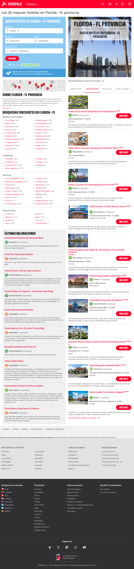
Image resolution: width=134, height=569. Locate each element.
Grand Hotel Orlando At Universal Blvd (24, 238)
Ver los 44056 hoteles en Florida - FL (84, 418)
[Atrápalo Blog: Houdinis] (49, 547)
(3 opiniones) (111, 304)
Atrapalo (6, 429)
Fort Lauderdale (41, 123)
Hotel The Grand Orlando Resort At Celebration (91, 111)
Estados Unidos (37, 429)
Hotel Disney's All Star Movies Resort (107, 206)
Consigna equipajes (12, 194)
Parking (38, 194)
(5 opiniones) (88, 152)
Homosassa (39, 451)
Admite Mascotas (41, 200)
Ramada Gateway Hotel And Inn (20, 347)
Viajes (36, 508)
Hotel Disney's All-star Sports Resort (23, 270)
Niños (7, 223)
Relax (37, 217)
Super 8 (71, 468)
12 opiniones (23, 242)
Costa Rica (9, 502)
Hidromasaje (10, 188)
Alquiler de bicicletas (43, 191)
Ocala (3, 455)
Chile (6, 489)
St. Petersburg (10, 133)
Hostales (38, 165)
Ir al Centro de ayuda (108, 492)
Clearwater (39, 142)
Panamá (8, 498)
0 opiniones (27, 296)
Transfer (38, 188)
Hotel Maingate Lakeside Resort (105, 365)
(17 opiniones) (105, 398)
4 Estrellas (39, 159)
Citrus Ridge (9, 120)
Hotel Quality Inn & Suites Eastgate (106, 392)
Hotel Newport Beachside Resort (105, 276)
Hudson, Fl (5, 468)
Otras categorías (11, 168)
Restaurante (39, 185)
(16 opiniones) (84, 115)
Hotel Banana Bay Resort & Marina (22, 408)
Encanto (8, 214)
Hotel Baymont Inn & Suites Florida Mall (24, 328)
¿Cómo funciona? (108, 451)
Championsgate (41, 120)
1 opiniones (23, 333)
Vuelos (36, 495)
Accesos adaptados (12, 178)
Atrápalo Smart (40, 530)
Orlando (8, 130)
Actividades (38, 492)
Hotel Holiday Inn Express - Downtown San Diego (29, 291)
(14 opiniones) (105, 279)
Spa (36, 197)
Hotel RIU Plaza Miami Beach (19, 254)
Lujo (36, 220)
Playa (37, 214)
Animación (39, 178)
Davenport (9, 136)
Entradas (37, 489)
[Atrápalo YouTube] (84, 547)
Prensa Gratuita (11, 204)
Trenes (36, 498)
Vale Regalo (38, 520)
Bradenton (39, 149)
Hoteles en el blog (109, 465)
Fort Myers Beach (41, 130)
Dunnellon (39, 462)
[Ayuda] (122, 4)
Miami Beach (40, 139)
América (25, 429)
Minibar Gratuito (41, 204)
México (7, 511)
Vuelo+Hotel (39, 505)
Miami (7, 123)
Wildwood (39, 455)
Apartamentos (10, 165)
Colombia (8, 492)
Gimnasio (38, 182)
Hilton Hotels (73, 462)
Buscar (12, 58)
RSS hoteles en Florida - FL (112, 462)
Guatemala (9, 505)
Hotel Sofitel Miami (14, 361)
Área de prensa (73, 495)
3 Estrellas (9, 162)
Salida (36, 37)
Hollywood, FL (10, 145)
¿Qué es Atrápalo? (74, 489)
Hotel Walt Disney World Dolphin (105, 300)
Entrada (8, 37)
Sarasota (8, 149)
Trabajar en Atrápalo (75, 502)
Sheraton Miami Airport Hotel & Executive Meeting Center (97, 342)
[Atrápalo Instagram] (75, 547)
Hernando (39, 458)
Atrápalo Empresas (41, 527)
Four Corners (40, 126)
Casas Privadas (41, 223)
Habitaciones (10, 47)
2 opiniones (23, 314)
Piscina (7, 200)
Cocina (7, 185)
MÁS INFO (123, 115)
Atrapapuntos (39, 524)
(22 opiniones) (109, 212)
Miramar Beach (41, 136)
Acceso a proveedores (110, 458)
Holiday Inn (72, 455)
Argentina (8, 508)
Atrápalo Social (73, 492)
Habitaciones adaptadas (14, 182)
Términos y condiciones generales (80, 505)
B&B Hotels (72, 451)
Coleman (38, 468)
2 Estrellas (39, 162)
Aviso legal (71, 511)
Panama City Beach (12, 139)
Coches (37, 517)
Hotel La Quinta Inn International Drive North (91, 184)
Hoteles (15, 429)
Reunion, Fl (39, 133)
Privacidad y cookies (75, 508)
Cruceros (37, 514)
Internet (8, 197)
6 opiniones (23, 259)
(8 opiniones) (88, 258)
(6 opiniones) (83, 188)
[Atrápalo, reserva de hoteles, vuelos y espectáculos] (12, 4)
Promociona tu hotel (110, 455)
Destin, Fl (38, 145)
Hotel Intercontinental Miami (19, 310)
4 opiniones (27, 275)
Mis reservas (105, 489)
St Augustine (9, 142)
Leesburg (38, 465)
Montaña (8, 220)
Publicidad (71, 498)
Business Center (11, 191)
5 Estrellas (9, 159)
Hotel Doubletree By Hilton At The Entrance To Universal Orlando (96, 251)
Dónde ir (8, 27)
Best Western (73, 458)
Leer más (6, 108)
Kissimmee (9, 126)
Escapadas (38, 511)
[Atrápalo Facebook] (67, 547)
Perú (6, 495)
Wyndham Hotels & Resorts (79, 465)
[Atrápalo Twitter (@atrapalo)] (58, 547)
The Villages (5, 462)
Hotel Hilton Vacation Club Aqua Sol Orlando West (93, 148)
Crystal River (6, 458)
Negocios (8, 217)
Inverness (5, 451)
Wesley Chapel (7, 465)
